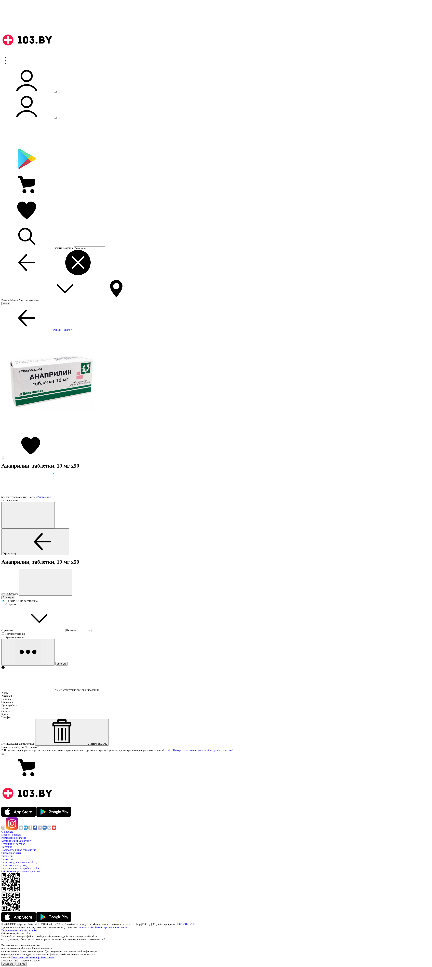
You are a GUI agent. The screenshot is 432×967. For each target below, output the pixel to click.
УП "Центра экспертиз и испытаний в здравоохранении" (200, 750)
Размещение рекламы (13, 837)
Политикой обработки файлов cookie (32, 957)
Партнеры (7, 859)
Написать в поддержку (14, 865)
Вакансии (7, 856)
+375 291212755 (186, 924)
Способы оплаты (11, 852)
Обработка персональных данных (20, 871)
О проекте (7, 831)
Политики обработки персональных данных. (103, 927)
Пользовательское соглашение (18, 849)
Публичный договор (13, 843)
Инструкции (15, 63)
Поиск (12, 57)
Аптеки (12, 60)
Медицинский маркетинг (16, 840)
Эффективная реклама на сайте (19, 930)
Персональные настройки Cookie (20, 868)
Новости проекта (11, 834)
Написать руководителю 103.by (19, 862)
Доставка (6, 846)
